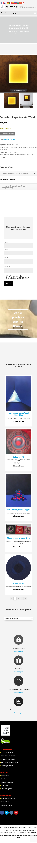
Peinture (4, 779)
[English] (5, 3)
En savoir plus (18, 651)
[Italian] (10, 3)
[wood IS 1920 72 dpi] (26, 101)
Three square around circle (18, 538)
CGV (18, 832)
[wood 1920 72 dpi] (11, 101)
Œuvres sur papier (7, 782)
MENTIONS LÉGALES (25, 835)
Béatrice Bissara (9, 140)
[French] (2, 3)
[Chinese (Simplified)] (20, 3)
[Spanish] (13, 3)
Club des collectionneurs (9, 762)
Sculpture (4, 785)
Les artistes (5, 776)
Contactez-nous (6, 805)
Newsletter (5, 802)
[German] (8, 3)
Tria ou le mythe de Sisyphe (18, 510)
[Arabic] (18, 3)
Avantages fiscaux (7, 766)
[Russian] (15, 3)
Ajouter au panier (8, 133)
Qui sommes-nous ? (8, 759)
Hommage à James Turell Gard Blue (18, 414)
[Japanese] (23, 3)
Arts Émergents (6, 789)
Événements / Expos (8, 798)
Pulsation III (18, 457)
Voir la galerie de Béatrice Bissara (18, 319)
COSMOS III (18, 583)
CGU (14, 832)
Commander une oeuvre (18, 710)
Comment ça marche (8, 756)
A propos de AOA (7, 752)
